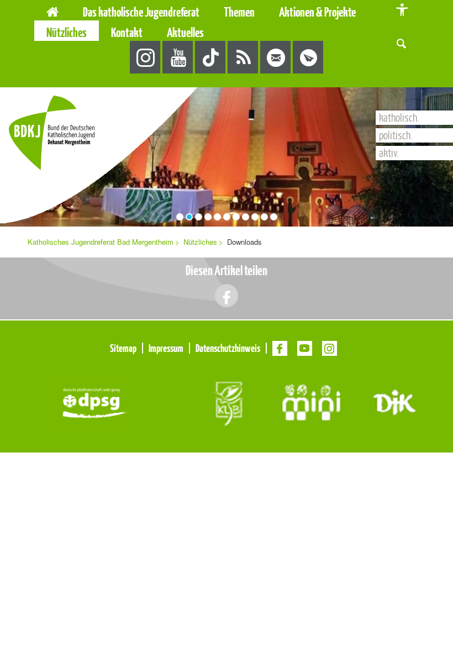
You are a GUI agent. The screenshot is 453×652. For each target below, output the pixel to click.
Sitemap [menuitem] (123, 348)
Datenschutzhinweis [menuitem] (228, 348)
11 (273, 216)
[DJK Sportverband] (394, 401)
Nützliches (200, 241)
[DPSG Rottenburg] (94, 401)
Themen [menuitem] (239, 12)
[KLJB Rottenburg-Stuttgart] (228, 401)
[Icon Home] (52, 10)
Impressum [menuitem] (166, 348)
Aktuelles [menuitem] (185, 32)
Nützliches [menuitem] (66, 32)
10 (264, 216)
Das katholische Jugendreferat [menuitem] (141, 12)
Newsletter (308, 57)
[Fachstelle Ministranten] (311, 401)
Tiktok (210, 57)
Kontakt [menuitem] (127, 32)
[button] (401, 42)
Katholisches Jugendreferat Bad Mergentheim (100, 241)
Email (276, 57)
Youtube (178, 57)
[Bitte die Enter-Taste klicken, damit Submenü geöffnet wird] (204, 12)
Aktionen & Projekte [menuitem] (317, 12)
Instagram (145, 57)
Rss (243, 57)
